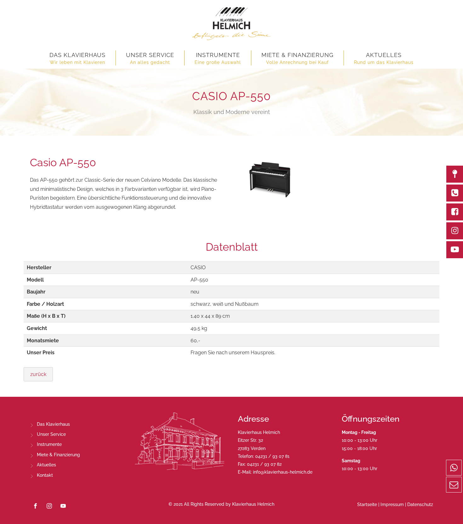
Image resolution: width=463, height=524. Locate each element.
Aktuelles (46, 464)
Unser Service (51, 434)
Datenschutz (420, 504)
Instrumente (49, 444)
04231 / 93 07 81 (272, 456)
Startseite (367, 504)
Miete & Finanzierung (58, 454)
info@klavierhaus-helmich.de (282, 472)
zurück (38, 374)
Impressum (392, 504)
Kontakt (45, 475)
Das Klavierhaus (53, 424)
